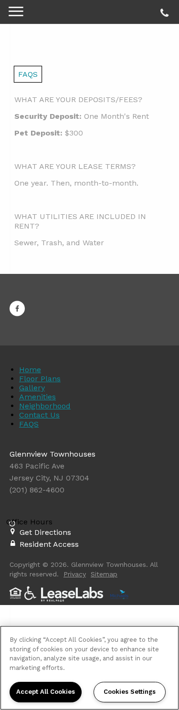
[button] (17, 308)
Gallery (32, 387)
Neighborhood (45, 405)
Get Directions (45, 532)
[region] (89, 668)
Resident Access (49, 544)
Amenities (37, 396)
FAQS (29, 423)
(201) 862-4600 (163, 10)
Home (30, 369)
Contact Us (39, 414)
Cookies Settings (130, 691)
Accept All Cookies (45, 691)
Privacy (74, 574)
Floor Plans (40, 378)
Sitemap (104, 574)
